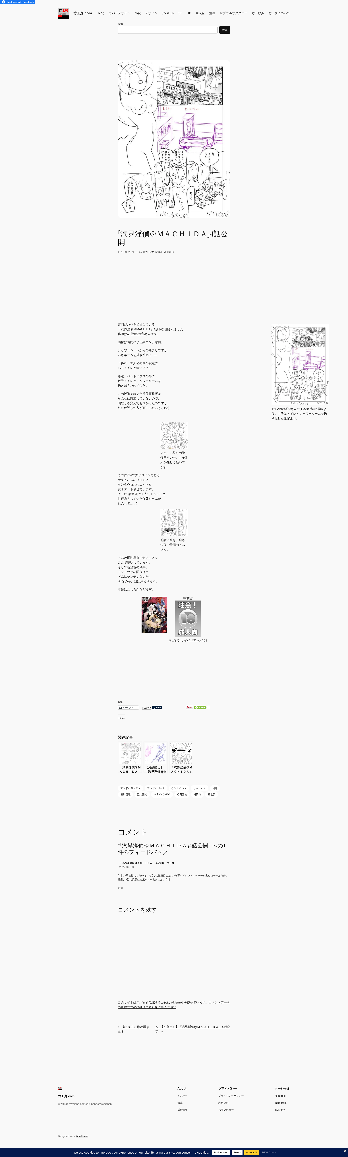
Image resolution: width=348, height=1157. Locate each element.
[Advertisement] (174, 293)
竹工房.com (82, 13)
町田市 (197, 794)
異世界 (211, 794)
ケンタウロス (179, 788)
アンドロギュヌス (130, 788)
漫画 (160, 251)
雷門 (121, 324)
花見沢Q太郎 (136, 334)
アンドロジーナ (156, 788)
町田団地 (182, 794)
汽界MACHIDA (162, 794)
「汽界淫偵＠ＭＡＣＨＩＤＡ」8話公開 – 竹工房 (146, 862)
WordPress (82, 1136)
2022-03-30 (126, 866)
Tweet (146, 707)
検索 (120, 24)
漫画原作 (169, 251)
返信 (120, 887)
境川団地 (125, 794)
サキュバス (199, 788)
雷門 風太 (148, 251)
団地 (215, 788)
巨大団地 (142, 794)
